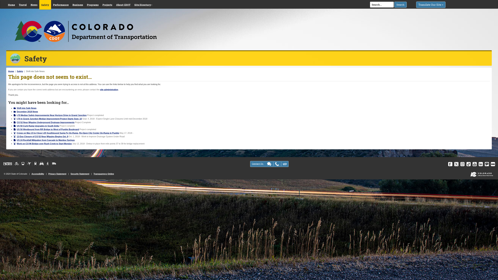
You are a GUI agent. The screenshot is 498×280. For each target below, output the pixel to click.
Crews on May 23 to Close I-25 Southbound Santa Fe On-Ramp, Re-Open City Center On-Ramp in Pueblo (68, 133)
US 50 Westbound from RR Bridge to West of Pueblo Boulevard (48, 129)
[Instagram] (462, 164)
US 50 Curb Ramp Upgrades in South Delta (38, 126)
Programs (93, 4)
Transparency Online (104, 174)
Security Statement (80, 174)
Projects (107, 4)
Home (11, 4)
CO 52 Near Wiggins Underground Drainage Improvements (45, 122)
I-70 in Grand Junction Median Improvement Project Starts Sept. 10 (49, 119)
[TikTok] (468, 164)
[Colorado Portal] (482, 174)
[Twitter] (456, 164)
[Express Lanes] (8, 163)
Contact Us (258, 163)
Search (400, 4)
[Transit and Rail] (23, 163)
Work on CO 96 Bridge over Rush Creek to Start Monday (44, 144)
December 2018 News (27, 112)
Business (77, 4)
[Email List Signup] (487, 164)
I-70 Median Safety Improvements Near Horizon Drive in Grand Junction (52, 115)
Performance (61, 4)
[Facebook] (450, 164)
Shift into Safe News (26, 108)
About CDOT (123, 4)
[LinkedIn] (481, 164)
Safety (45, 4)
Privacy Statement (57, 174)
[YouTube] (475, 164)
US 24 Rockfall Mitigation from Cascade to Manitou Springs (46, 140)
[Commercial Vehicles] (54, 163)
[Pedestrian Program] (48, 163)
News (34, 4)
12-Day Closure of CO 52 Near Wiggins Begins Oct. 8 (42, 136)
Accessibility (38, 174)
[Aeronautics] (29, 163)
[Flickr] (493, 164)
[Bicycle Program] (17, 163)
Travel (23, 4)
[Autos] (42, 163)
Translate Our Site (430, 4)
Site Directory (142, 4)
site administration (109, 90)
